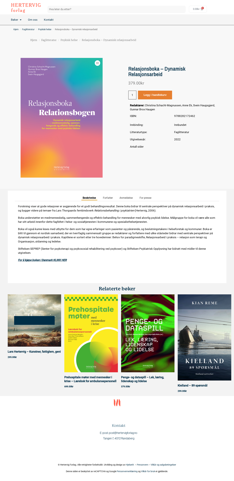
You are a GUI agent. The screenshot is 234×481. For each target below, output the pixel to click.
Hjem (15, 29)
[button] (97, 63)
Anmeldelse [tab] (126, 197)
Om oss (32, 19)
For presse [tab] (145, 197)
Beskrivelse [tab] (89, 197)
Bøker (14, 19)
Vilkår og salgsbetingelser (163, 464)
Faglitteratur (28, 29)
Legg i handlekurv (155, 94)
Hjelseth (130, 464)
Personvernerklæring (127, 471)
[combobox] (116, 9)
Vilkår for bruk (148, 471)
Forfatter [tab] (108, 197)
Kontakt (49, 19)
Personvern (142, 464)
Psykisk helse (44, 29)
